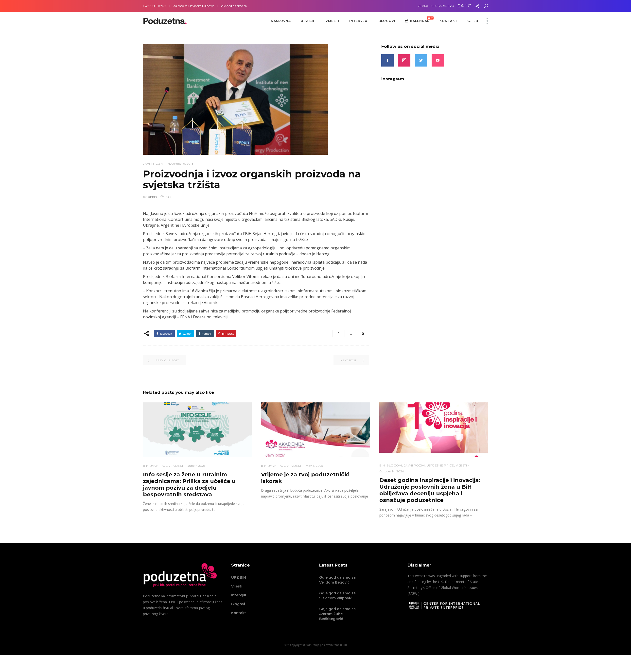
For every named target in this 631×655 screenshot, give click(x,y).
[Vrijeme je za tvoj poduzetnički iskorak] (315, 429)
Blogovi (238, 604)
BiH (146, 465)
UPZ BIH (238, 577)
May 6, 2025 (314, 465)
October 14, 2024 (391, 471)
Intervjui (238, 595)
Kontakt (238, 613)
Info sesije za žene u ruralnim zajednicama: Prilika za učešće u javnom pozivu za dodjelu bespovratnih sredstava (189, 484)
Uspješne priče (440, 465)
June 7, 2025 (196, 465)
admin (152, 196)
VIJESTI (179, 465)
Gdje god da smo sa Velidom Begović (337, 580)
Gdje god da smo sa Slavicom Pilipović (337, 595)
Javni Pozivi (153, 163)
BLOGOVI (394, 465)
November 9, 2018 (180, 163)
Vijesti (236, 586)
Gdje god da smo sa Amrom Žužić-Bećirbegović (233, 6)
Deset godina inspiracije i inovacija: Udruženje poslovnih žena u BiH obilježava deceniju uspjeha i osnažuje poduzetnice (429, 490)
